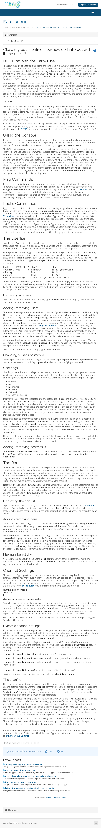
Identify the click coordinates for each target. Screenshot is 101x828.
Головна (6, 27)
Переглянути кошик (88, 4)
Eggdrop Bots (28, 27)
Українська (61, 4)
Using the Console (46, 325)
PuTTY (24, 128)
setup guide (28, 585)
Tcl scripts (8, 216)
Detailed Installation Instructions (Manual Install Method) (31, 776)
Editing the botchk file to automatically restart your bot (30, 788)
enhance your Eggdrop (18, 735)
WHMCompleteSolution (56, 797)
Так (49, 751)
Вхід (72, 4)
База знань (16, 27)
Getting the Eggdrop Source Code (20, 770)
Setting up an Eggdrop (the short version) (23, 764)
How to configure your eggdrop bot (21, 782)
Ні (61, 751)
